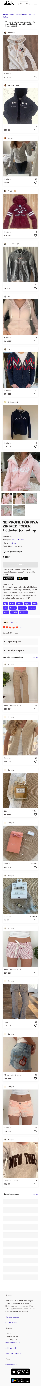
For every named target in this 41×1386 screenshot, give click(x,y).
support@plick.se (12, 1342)
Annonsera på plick (13, 1353)
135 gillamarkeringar (14, 552)
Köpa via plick (13, 641)
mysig (27, 604)
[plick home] (9, 4)
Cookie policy (11, 1322)
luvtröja (32, 608)
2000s (14, 612)
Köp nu (20, 564)
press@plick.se (11, 1364)
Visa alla (35, 657)
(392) (21, 627)
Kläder (24, 14)
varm (6, 612)
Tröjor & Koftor (17, 540)
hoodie (12, 608)
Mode (18, 14)
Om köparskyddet (16, 650)
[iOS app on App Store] (8, 578)
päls (34, 604)
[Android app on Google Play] (22, 578)
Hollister (12, 543)
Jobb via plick (10, 1348)
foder (12, 604)
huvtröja (22, 608)
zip (5, 604)
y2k (5, 608)
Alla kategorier (8, 14)
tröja (19, 604)
